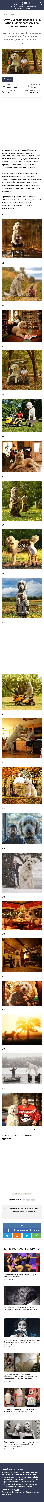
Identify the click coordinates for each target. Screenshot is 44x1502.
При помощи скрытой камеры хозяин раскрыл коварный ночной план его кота (20, 1308)
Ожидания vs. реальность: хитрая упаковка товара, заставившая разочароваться (21, 1410)
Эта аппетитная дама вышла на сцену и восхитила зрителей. (20, 1276)
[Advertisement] (22, 123)
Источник (38, 1130)
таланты (28, 1194)
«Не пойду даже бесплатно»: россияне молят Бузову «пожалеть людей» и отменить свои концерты (22, 1342)
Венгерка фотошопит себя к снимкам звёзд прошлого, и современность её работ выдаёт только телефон (21, 1444)
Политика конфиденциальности (13, 1492)
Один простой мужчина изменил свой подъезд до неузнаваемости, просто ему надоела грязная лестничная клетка (20, 1377)
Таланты (7, 79)
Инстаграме (20, 153)
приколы (18, 1194)
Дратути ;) (22, 3)
